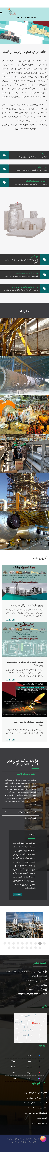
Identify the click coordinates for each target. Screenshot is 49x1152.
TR (21, 17)
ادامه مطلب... (10, 620)
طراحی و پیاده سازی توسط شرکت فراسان (24, 1141)
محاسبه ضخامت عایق (39, 1123)
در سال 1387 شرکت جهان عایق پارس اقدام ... (30, 156)
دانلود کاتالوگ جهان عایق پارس (34, 1113)
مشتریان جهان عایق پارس (36, 1097)
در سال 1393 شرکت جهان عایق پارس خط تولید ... (21, 290)
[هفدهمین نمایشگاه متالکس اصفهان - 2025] (24, 699)
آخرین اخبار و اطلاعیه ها (36, 1107)
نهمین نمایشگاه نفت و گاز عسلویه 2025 (26, 605)
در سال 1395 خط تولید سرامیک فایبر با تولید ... (30, 170)
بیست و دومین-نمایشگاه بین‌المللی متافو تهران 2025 (25, 663)
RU (28, 17)
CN (24, 17)
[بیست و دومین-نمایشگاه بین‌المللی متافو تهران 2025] (24, 639)
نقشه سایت (41, 1118)
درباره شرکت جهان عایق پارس (34, 1092)
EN (18, 17)
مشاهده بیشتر (24, 339)
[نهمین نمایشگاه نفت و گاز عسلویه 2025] (24, 582)
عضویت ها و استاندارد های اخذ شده (33, 1102)
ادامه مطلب (17, 894)
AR (32, 17)
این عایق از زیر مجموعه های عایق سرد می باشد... (21, 276)
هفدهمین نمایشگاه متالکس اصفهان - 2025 (26, 723)
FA (35, 17)
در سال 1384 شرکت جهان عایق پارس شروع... (30, 184)
